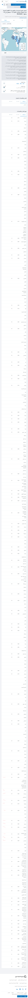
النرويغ (25, 298)
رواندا (25, 536)
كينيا (25, 724)
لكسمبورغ (24, 734)
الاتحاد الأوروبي (24, 894)
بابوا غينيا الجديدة (23, 321)
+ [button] (3, 29)
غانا (25, 627)
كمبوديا (25, 694)
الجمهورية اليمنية (23, 241)
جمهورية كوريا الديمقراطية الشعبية (24, 508)
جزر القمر (25, 448)
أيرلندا (25, 164)
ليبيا (25, 737)
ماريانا (25, 754)
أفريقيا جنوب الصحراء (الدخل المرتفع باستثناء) (24, 861)
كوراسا (25, 707)
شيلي (25, 607)
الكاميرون (24, 278)
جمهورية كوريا (24, 504)
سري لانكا (24, 583)
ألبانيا (25, 134)
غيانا (25, 643)
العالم (25, 850)
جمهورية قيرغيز (24, 500)
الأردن (25, 204)
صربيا (25, 610)
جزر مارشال (24, 473)
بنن (25, 362)
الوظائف (12, 992)
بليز (25, 352)
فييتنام (25, 673)
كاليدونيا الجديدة (23, 687)
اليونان (25, 318)
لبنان (25, 730)
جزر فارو (25, 462)
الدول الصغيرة (24, 901)
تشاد (25, 412)
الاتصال (9, 992)
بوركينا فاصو (24, 375)
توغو (25, 418)
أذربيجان (25, 117)
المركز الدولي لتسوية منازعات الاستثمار (21, 986)
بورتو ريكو (24, 372)
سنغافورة (24, 590)
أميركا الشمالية (24, 879)
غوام (25, 640)
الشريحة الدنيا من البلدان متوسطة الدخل (23, 954)
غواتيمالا (25, 637)
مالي (25, 760)
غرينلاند (25, 633)
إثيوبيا (25, 171)
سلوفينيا (25, 587)
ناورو (25, 817)
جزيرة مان (24, 477)
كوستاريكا (24, 710)
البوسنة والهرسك (23, 221)
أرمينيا (25, 121)
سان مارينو (24, 563)
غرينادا (25, 630)
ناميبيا (25, 813)
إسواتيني (25, 188)
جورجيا (25, 526)
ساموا (25, 553)
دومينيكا (25, 533)
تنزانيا (25, 415)
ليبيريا (25, 740)
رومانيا (25, 543)
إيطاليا (25, 197)
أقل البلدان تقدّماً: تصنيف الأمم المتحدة (23, 866)
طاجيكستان (24, 613)
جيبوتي (25, 530)
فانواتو (25, 657)
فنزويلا (25, 663)
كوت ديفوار (24, 704)
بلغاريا (25, 348)
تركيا (25, 405)
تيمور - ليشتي (24, 432)
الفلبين (25, 275)
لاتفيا (25, 727)
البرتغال (25, 218)
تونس (25, 425)
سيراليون (25, 600)
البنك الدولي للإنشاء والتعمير (22, 980)
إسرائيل (25, 184)
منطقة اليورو (24, 943)
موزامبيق (25, 800)
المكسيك (25, 288)
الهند (25, 308)
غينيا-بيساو (24, 653)
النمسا (25, 301)
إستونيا (25, 181)
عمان (25, 617)
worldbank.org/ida (23, 17)
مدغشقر (25, 767)
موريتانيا (25, 793)
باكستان (25, 328)
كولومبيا (25, 717)
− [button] (3, 31)
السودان (25, 258)
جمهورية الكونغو (24, 493)
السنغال (25, 255)
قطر (25, 680)
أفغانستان (24, 131)
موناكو (25, 807)
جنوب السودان (24, 523)
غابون (25, 620)
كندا (25, 697)
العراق (25, 271)
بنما (25, 358)
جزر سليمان (24, 458)
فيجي (25, 670)
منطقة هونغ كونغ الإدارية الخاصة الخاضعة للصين (23, 786)
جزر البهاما (24, 442)
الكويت (25, 281)
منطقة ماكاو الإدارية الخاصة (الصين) (24, 782)
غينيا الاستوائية (24, 650)
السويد (25, 261)
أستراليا (25, 127)
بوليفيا (25, 385)
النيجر (25, 305)
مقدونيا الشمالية (24, 770)
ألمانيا (25, 137)
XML (21, 83)
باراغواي (25, 325)
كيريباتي (25, 720)
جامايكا (25, 435)
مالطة (25, 757)
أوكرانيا (25, 161)
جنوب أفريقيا (24, 520)
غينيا (25, 647)
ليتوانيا (25, 744)
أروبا (25, 124)
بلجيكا (25, 345)
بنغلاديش (24, 355)
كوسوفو (25, 714)
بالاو (25, 331)
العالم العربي (24, 920)
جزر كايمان (24, 470)
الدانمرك (25, 244)
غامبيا (25, 623)
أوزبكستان (24, 154)
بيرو (25, 392)
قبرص (25, 677)
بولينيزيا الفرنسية (23, 388)
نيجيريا (25, 823)
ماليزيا (25, 764)
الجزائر (25, 224)
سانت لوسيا (24, 573)
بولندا (25, 382)
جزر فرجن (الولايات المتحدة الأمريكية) (23, 466)
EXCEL (18, 83)
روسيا (25, 540)
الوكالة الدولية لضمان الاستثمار (13, 983)
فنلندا (25, 667)
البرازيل (25, 214)
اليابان (25, 315)
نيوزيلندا (25, 830)
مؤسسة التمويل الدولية (23, 983)
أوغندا (25, 157)
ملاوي (25, 774)
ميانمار (25, 810)
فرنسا (25, 660)
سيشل (25, 603)
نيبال (25, 820)
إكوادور (25, 191)
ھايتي (25, 837)
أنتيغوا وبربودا (24, 141)
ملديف (25, 777)
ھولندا (25, 847)
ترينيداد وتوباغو (24, 408)
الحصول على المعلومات (20, 992)
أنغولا (25, 147)
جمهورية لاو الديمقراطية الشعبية (24, 513)
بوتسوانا (25, 368)
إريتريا (25, 174)
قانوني (26, 992)
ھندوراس (24, 840)
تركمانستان (24, 402)
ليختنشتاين (24, 747)
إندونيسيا (24, 194)
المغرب (25, 285)
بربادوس (25, 104)
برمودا (25, 338)
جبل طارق (24, 438)
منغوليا (25, 790)
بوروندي (25, 378)
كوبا (25, 700)
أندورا (25, 144)
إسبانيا (25, 177)
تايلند (25, 398)
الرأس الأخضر (24, 248)
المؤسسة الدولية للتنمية (13, 980)
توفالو (25, 422)
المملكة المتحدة (24, 295)
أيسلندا (25, 167)
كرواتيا (25, 690)
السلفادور (24, 251)
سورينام (25, 593)
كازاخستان (24, 684)
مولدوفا (25, 803)
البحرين (25, 211)
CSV (23, 83)
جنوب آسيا (24, 923)
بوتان (25, 365)
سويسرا (25, 597)
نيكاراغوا (25, 827)
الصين (25, 265)
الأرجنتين (24, 201)
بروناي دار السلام (23, 342)
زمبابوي (25, 550)
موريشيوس (24, 797)
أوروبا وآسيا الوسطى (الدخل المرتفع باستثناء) (24, 891)
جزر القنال (24, 452)
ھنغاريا (25, 844)
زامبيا (25, 546)
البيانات (17, 1)
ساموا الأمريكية (24, 556)
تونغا (25, 428)
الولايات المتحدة (24, 311)
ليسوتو (25, 750)
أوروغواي (24, 151)
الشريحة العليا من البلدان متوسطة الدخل (23, 959)
